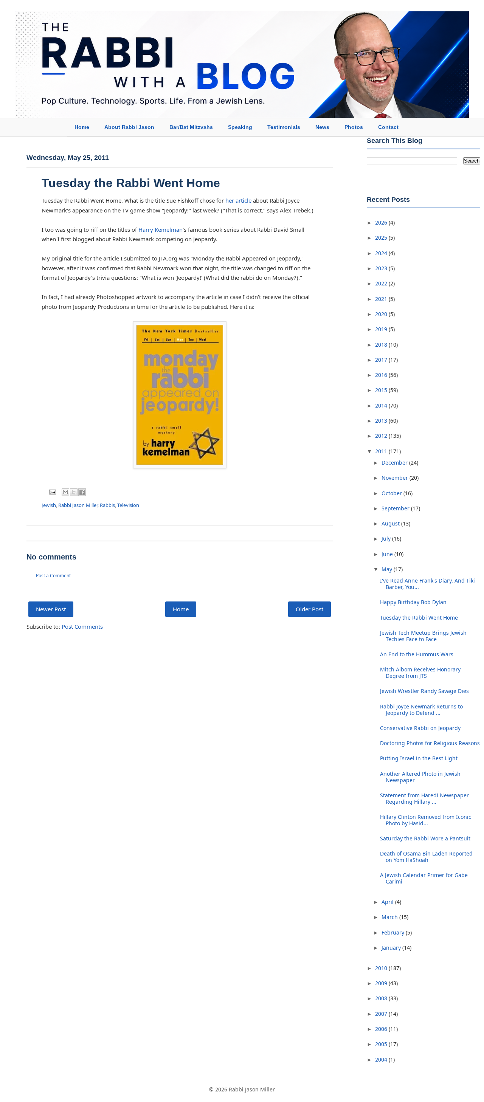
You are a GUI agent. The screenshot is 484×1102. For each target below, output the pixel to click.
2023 (382, 268)
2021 (382, 298)
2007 (382, 1013)
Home (81, 127)
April (388, 901)
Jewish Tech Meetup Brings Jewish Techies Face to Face (423, 636)
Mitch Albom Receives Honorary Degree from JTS (420, 672)
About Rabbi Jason (129, 127)
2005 (382, 1044)
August (391, 523)
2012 (382, 435)
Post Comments (82, 626)
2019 (382, 329)
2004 (382, 1059)
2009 (382, 983)
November (396, 477)
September (396, 508)
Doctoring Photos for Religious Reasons (430, 743)
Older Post (309, 609)
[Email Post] (52, 491)
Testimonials (283, 127)
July (387, 538)
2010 (382, 968)
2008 (382, 998)
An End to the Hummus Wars (416, 654)
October (392, 493)
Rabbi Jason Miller (78, 505)
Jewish (49, 505)
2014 (382, 405)
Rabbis (107, 505)
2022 (382, 283)
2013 (382, 420)
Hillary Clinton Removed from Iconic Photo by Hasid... (425, 820)
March (390, 917)
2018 (382, 344)
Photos (353, 127)
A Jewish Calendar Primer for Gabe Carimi (424, 878)
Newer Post (51, 609)
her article (238, 200)
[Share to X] (74, 492)
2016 (382, 374)
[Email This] (65, 492)
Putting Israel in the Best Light (419, 758)
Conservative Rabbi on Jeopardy (420, 728)
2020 (382, 314)
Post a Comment (53, 575)
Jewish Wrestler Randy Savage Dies (424, 690)
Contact (388, 127)
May (388, 569)
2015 (382, 390)
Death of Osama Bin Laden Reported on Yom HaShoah (426, 856)
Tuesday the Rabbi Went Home (131, 183)
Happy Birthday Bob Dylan (413, 602)
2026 (382, 222)
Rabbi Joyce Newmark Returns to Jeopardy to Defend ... (421, 709)
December (395, 462)
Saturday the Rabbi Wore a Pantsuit (425, 838)
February (394, 932)
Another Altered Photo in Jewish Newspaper (420, 777)
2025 (382, 237)
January (392, 947)
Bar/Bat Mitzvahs (191, 127)
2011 (382, 451)
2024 (382, 253)
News (322, 127)
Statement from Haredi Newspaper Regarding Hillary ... (424, 798)
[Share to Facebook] (82, 492)
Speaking (240, 127)
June (388, 554)
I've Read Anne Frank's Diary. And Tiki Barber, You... (427, 584)
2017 (382, 359)
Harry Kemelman (160, 229)
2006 (382, 1028)
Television (128, 505)
